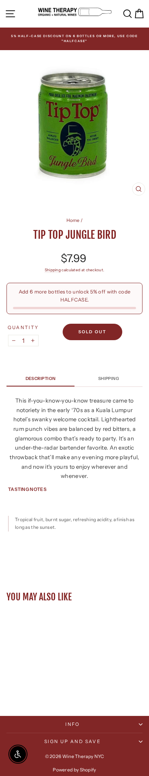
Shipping (53, 269)
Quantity (23, 327)
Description (41, 378)
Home (73, 220)
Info (72, 724)
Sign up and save (72, 741)
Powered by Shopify (74, 770)
